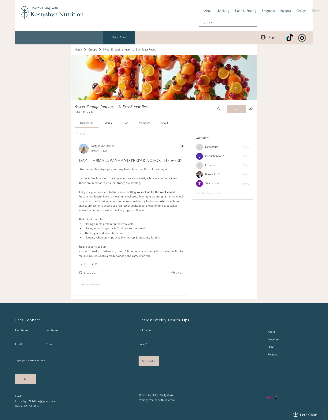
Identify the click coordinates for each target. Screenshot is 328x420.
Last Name (52, 330)
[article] (131, 217)
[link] (87, 123)
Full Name (145, 330)
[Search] (219, 109)
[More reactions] (94, 264)
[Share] (182, 146)
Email (18, 344)
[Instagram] (302, 38)
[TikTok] (289, 38)
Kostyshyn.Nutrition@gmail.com (35, 401)
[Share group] (251, 109)
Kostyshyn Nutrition (57, 14)
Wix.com (170, 400)
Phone (49, 344)
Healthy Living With (44, 8)
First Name (21, 330)
